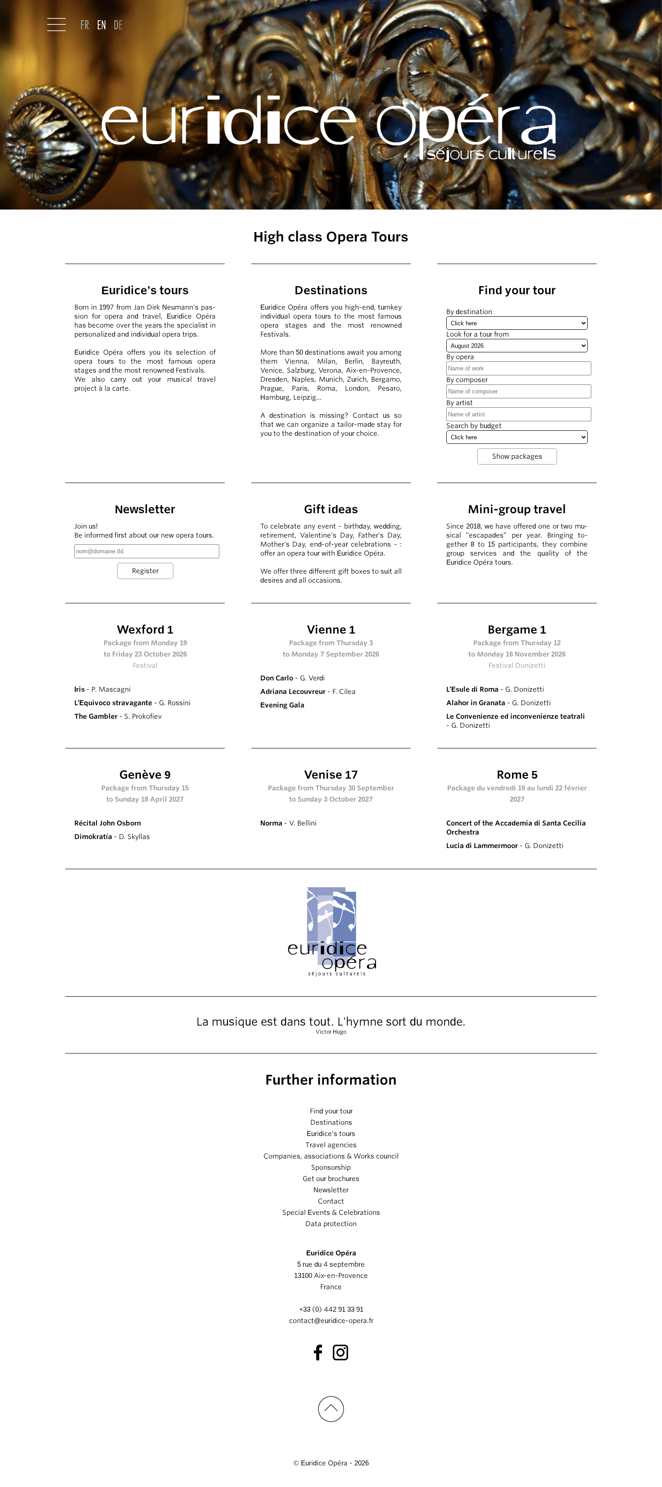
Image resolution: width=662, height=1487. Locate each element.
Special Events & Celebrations (331, 1213)
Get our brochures (331, 1179)
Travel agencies (331, 1145)
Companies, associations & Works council (331, 1156)
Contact (331, 1201)
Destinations (331, 1122)
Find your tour (331, 1111)
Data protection (331, 1224)
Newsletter (331, 1190)
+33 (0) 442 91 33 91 (331, 1309)
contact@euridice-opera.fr (331, 1321)
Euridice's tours (331, 1134)
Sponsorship (331, 1167)
